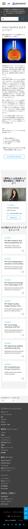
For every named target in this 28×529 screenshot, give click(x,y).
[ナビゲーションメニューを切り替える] (3, 3)
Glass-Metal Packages (14, 157)
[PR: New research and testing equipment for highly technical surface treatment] (22, 251)
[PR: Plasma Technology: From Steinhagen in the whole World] (22, 293)
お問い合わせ (13, 218)
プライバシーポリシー (19, 512)
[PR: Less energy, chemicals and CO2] (22, 335)
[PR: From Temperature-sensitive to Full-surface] (22, 272)
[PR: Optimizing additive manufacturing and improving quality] (22, 356)
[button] (8, 3)
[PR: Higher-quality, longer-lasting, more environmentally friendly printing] (22, 314)
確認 (23, 19)
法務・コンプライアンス (14, 516)
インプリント (6, 512)
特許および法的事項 (10, 520)
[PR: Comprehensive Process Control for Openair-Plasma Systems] (22, 378)
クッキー (20, 520)
